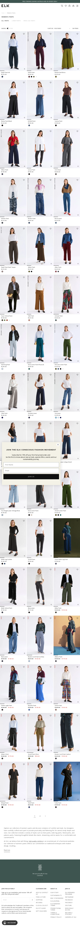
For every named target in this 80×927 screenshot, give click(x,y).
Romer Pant (32, 218)
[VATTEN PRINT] (2, 222)
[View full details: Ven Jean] (67, 392)
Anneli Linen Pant (60, 510)
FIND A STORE (41, 897)
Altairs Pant (5, 754)
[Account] (69, 6)
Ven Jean (57, 413)
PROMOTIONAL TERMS (55, 909)
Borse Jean (58, 218)
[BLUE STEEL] (56, 563)
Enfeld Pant (32, 121)
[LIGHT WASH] (2, 369)
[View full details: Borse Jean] (67, 197)
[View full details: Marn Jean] (13, 635)
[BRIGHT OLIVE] (34, 76)
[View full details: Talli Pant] (40, 294)
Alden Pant (31, 267)
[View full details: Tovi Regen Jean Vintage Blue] (13, 489)
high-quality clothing (36, 841)
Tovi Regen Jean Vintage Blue (10, 510)
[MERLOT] (56, 271)
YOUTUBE (68, 905)
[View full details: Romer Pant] (40, 197)
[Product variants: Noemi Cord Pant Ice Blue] (51, 653)
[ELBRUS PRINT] (56, 709)
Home (3, 13)
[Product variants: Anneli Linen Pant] (78, 507)
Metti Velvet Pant (6, 608)
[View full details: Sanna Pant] (67, 100)
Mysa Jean (31, 608)
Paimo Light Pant (6, 705)
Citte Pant (4, 413)
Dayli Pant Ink (5, 72)
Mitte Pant (58, 608)
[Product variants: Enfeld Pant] (51, 117)
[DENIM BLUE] (56, 417)
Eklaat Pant (4, 803)
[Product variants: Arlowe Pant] (78, 312)
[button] (24, 33)
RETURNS (39, 902)
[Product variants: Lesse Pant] (51, 166)
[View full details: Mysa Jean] (40, 587)
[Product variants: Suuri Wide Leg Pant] (78, 556)
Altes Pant (58, 267)
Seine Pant (58, 705)
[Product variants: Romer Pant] (51, 215)
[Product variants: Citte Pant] (24, 410)
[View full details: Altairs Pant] (13, 733)
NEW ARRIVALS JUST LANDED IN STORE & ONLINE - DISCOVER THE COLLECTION (40, 1)
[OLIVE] (29, 271)
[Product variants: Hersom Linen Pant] (78, 361)
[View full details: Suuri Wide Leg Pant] (67, 538)
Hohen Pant (5, 218)
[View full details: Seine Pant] (67, 684)
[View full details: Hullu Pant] (40, 51)
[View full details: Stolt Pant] (40, 781)
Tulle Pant (58, 803)
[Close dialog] (58, 444)
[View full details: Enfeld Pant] (40, 100)
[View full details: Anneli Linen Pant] (67, 489)
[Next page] (45, 816)
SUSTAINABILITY (56, 895)
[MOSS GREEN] (4, 320)
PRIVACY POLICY (55, 917)
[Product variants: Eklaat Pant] (24, 799)
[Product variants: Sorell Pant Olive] (51, 750)
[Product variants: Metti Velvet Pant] (24, 604)
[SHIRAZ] (29, 76)
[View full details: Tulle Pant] (67, 781)
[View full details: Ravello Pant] (40, 684)
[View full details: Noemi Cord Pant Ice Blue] (40, 635)
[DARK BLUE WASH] (2, 661)
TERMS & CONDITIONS (54, 913)
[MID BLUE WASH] (29, 125)
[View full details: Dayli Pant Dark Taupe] (13, 246)
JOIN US (31, 477)
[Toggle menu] (77, 6)
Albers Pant (58, 657)
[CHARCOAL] (2, 612)
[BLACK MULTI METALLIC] (56, 807)
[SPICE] (7, 320)
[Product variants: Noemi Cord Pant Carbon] (78, 750)
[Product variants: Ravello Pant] (51, 702)
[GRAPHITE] (2, 417)
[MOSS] (56, 76)
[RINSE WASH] (29, 417)
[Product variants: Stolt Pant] (51, 799)
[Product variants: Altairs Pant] (24, 750)
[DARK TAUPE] (2, 271)
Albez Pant (4, 170)
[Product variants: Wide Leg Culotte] (24, 556)
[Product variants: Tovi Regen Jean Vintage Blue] (24, 507)
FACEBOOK (69, 900)
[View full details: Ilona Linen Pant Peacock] (40, 343)
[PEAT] (2, 758)
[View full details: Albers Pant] (67, 635)
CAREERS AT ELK (70, 917)
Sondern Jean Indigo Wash (63, 462)
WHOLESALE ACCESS (69, 909)
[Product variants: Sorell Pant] (51, 556)
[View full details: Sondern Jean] (40, 392)
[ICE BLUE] (29, 661)
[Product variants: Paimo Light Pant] (24, 702)
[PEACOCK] (29, 369)
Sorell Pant (31, 559)
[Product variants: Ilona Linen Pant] (51, 507)
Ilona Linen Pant (33, 510)
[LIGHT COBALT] (29, 709)
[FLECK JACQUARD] (29, 222)
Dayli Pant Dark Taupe (8, 267)
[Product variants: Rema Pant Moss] (78, 69)
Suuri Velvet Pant (6, 316)
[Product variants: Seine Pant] (78, 702)
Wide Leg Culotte (6, 559)
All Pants (5, 20)
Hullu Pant (31, 72)
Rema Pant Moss (60, 72)
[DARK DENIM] (56, 661)
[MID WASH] (29, 807)
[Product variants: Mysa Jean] (51, 604)
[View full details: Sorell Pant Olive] (40, 733)
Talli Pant (31, 316)
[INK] (2, 76)
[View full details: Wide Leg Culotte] (13, 538)
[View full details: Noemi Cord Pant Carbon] (67, 733)
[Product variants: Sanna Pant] (78, 117)
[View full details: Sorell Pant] (40, 538)
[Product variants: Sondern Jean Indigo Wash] (78, 458)
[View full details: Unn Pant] (67, 148)
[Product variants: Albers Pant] (78, 653)
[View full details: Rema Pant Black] (13, 100)
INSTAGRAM (69, 897)
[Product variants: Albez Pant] (24, 166)
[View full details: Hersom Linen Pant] (67, 343)
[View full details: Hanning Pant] (13, 343)
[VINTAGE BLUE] (2, 515)
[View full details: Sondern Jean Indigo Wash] (67, 440)
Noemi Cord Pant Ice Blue (36, 657)
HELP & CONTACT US (42, 893)
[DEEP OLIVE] (2, 320)
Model (4, 28)
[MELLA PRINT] (56, 320)
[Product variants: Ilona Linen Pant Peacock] (51, 361)
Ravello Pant (32, 705)
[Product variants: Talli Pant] (51, 312)
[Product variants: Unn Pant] (78, 166)
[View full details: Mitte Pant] (67, 587)
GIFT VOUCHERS (41, 911)
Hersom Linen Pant (61, 364)
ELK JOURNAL (55, 901)
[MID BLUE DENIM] (56, 222)
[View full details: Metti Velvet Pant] (13, 587)
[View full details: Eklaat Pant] (13, 781)
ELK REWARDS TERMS (55, 904)
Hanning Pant (5, 364)
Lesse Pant (31, 170)
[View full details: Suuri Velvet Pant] (13, 294)
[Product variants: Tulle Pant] (78, 799)
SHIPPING (39, 900)
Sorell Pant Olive (33, 754)
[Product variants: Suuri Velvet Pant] (24, 312)
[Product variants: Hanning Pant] (24, 361)
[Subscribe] (32, 900)
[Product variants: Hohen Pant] (24, 215)
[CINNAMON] (29, 320)
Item (11, 28)
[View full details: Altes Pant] (67, 246)
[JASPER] (60, 515)
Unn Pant (58, 170)
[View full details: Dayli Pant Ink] (13, 51)
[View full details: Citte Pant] (13, 392)
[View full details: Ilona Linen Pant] (40, 489)
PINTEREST (69, 902)
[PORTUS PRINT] (56, 612)
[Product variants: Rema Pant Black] (24, 117)
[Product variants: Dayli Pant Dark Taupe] (24, 264)
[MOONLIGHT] (58, 369)
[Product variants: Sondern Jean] (51, 410)
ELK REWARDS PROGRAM (70, 893)
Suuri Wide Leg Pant (61, 559)
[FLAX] (31, 515)
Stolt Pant (31, 803)
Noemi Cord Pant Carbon (63, 754)
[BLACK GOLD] (2, 807)
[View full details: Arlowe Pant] (67, 294)
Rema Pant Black (6, 121)
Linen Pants (16, 20)
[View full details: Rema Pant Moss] (67, 51)
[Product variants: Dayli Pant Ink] (24, 69)
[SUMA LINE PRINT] (2, 709)
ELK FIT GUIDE (41, 908)
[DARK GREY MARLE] (56, 174)
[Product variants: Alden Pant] (51, 264)
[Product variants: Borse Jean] (78, 215)
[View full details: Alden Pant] (40, 246)
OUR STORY (54, 892)
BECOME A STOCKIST (68, 913)
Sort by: (51, 28)
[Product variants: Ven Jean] (78, 410)
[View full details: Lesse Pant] (40, 148)
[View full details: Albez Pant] (13, 148)
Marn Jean (4, 657)
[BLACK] (31, 76)
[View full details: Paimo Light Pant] (13, 684)
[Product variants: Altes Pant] (78, 264)
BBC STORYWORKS (56, 898)
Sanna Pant (58, 121)
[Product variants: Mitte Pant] (78, 604)
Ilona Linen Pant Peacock (36, 364)
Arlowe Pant (59, 316)
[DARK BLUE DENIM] (2, 174)
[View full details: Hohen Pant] (13, 197)
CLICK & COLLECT (42, 905)
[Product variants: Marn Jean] (24, 653)
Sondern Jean (32, 413)
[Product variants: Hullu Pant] (51, 69)
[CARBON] (58, 271)
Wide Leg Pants (29, 20)
